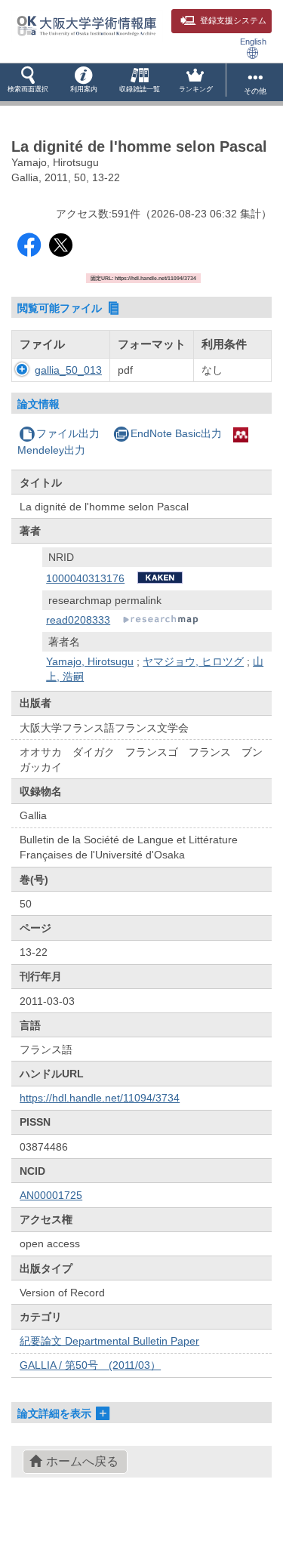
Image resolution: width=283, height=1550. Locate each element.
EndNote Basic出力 (176, 433)
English (253, 41)
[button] (28, 82)
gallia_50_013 (68, 370)
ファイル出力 (68, 433)
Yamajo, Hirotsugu (90, 661)
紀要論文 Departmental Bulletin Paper (109, 1341)
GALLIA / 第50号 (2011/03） (90, 1365)
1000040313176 (85, 578)
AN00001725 (51, 1195)
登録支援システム (233, 20)
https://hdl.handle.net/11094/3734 (100, 1098)
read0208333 (78, 620)
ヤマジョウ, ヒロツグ (193, 661)
